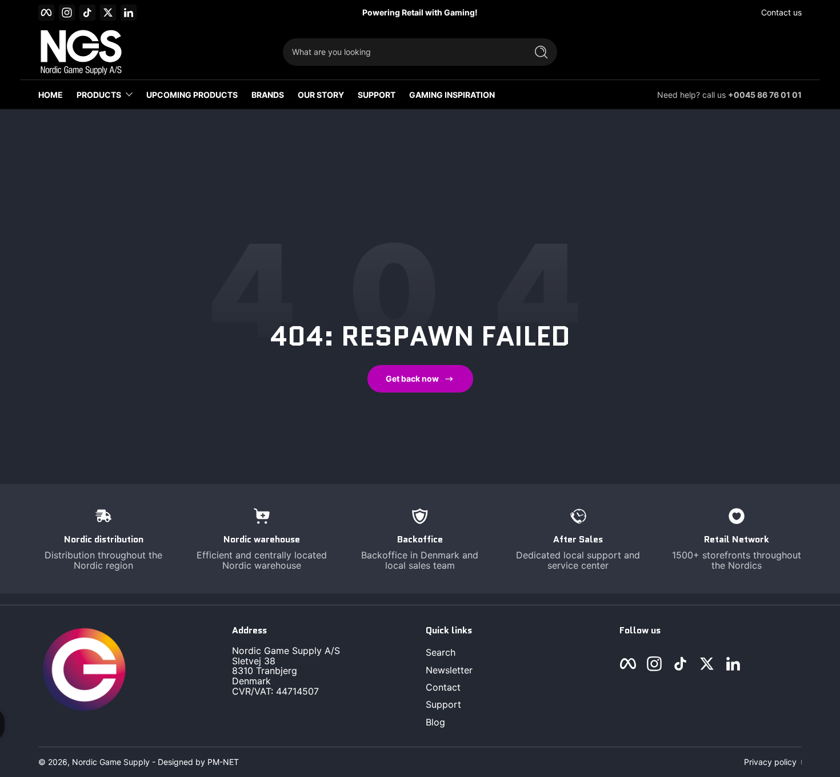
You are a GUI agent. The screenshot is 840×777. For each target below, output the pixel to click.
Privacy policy (770, 762)
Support (443, 705)
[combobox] (402, 52)
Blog (435, 722)
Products (99, 95)
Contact (443, 687)
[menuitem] (517, 652)
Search (440, 652)
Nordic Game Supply (111, 762)
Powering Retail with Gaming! (420, 12)
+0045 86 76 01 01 (765, 95)
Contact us (781, 12)
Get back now (412, 378)
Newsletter (449, 670)
